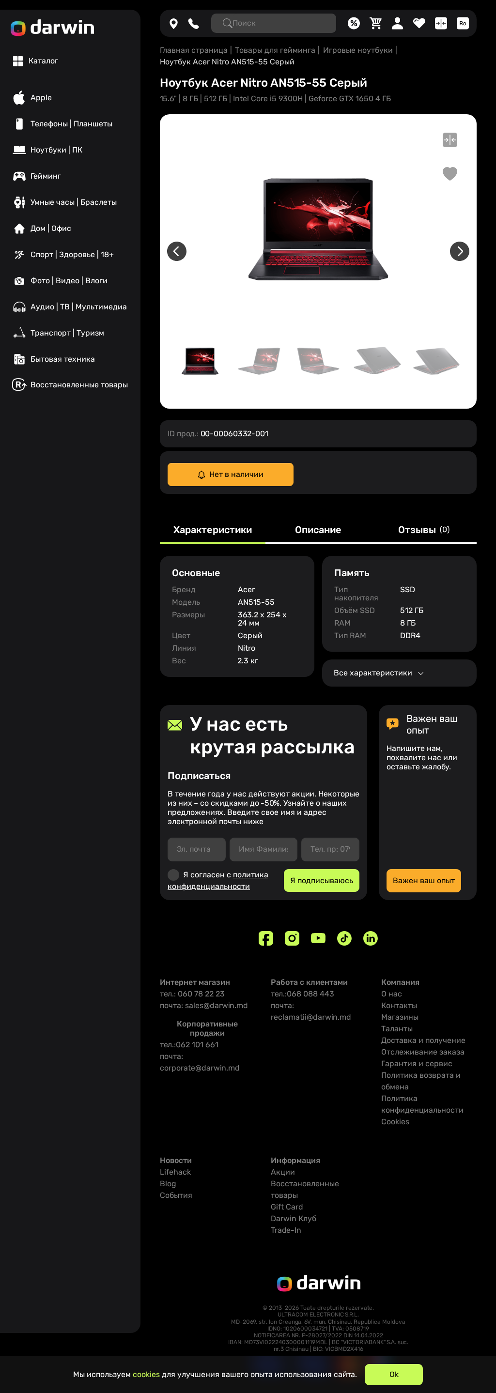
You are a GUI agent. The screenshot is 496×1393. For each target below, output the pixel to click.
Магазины (399, 1017)
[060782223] (193, 23)
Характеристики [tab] (212, 530)
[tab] (35, 61)
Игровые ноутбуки (358, 50)
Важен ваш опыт (424, 880)
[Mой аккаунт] (397, 23)
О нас (391, 993)
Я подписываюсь (321, 880)
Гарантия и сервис (416, 1063)
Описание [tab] (318, 530)
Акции (283, 1172)
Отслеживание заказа (423, 1051)
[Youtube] (318, 938)
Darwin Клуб (293, 1218)
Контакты (399, 1005)
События (176, 1195)
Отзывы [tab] (424, 530)
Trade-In (286, 1230)
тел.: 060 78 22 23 (192, 993)
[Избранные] (419, 23)
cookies (146, 1374)
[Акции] (354, 23)
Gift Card (287, 1206)
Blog (168, 1183)
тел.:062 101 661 (189, 1044)
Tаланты (397, 1028)
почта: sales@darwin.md (204, 1005)
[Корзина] (376, 23)
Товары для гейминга (275, 50)
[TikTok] (344, 938)
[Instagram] (292, 938)
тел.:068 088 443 (302, 993)
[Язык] (463, 23)
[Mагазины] (174, 23)
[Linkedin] (370, 938)
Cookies (395, 1121)
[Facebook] (266, 938)
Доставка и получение (423, 1040)
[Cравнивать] (441, 23)
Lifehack (175, 1172)
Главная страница (194, 50)
